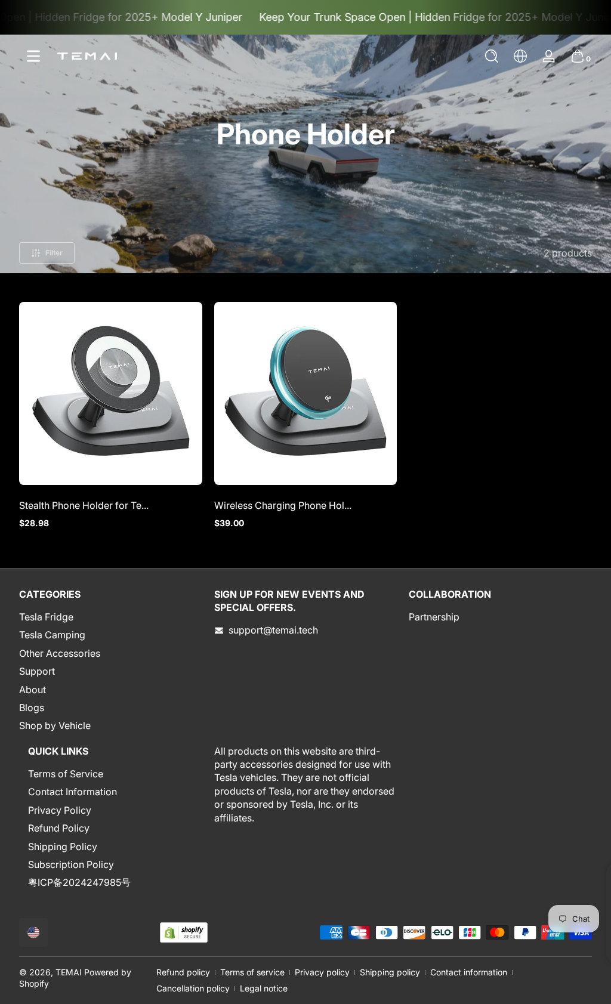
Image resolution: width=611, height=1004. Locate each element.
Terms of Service (65, 774)
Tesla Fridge (46, 617)
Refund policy (183, 972)
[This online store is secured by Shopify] (184, 932)
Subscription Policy (71, 864)
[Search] (492, 56)
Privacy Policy (59, 810)
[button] (491, 56)
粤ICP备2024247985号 (79, 882)
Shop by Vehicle (55, 725)
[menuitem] (110, 616)
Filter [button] (54, 252)
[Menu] (33, 56)
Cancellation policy (193, 988)
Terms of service (252, 972)
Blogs (31, 707)
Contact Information (72, 792)
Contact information (468, 972)
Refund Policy (59, 828)
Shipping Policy (62, 846)
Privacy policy (322, 972)
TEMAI (68, 972)
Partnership (434, 617)
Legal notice (264, 988)
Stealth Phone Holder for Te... (84, 505)
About (32, 690)
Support (37, 671)
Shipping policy (390, 972)
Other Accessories (59, 653)
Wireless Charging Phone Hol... (282, 505)
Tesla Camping (52, 635)
